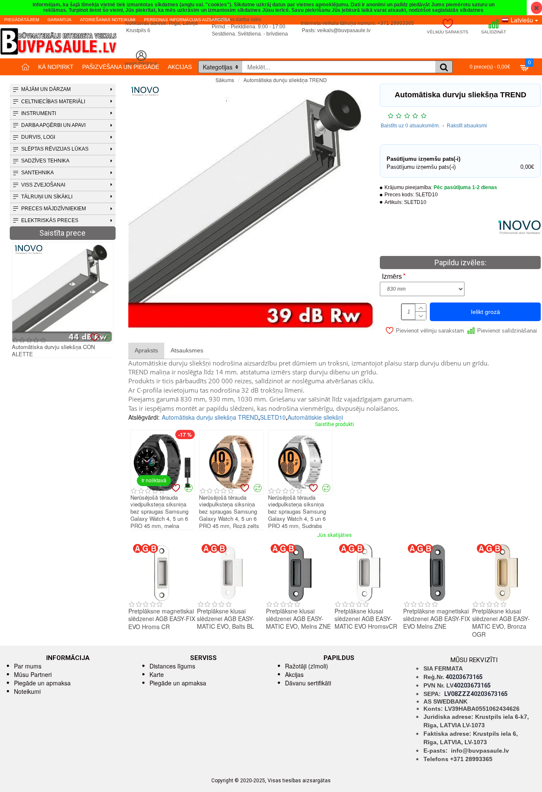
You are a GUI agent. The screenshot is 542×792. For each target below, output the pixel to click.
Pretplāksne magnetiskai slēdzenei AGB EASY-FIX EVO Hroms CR (161, 618)
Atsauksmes (187, 350)
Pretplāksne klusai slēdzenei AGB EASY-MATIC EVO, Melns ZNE (298, 618)
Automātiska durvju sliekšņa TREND (210, 417)
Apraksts (146, 350)
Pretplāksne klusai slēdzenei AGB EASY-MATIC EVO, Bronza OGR (501, 622)
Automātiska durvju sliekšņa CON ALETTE (53, 351)
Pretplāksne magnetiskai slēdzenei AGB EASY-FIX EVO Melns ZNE (436, 618)
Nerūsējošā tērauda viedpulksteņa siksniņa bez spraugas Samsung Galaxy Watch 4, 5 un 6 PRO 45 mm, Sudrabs (297, 512)
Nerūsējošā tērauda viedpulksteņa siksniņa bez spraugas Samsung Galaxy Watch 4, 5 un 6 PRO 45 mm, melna (159, 512)
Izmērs (392, 276)
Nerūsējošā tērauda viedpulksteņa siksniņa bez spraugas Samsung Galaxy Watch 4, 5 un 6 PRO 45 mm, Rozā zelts (229, 512)
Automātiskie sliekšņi (315, 417)
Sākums (225, 79)
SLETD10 (273, 417)
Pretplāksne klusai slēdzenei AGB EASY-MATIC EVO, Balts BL (225, 618)
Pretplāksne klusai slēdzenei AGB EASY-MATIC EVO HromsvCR (366, 618)
